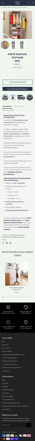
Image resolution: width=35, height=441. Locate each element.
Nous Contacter (7, 351)
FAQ (3, 341)
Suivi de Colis (6, 348)
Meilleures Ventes (7, 390)
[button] (3, 297)
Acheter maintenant (17, 89)
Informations (19, 106)
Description (7, 106)
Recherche (5, 345)
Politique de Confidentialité (11, 403)
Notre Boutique (8, 110)
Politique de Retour (8, 399)
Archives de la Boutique (9, 358)
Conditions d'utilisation (9, 364)
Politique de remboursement (11, 368)
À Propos (5, 386)
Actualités (5, 383)
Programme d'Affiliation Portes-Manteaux (15, 406)
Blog (3, 380)
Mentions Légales (7, 396)
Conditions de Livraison (9, 361)
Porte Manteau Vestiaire (18, 237)
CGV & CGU (5, 393)
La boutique (6, 371)
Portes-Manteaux (11, 432)
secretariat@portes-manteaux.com (13, 355)
